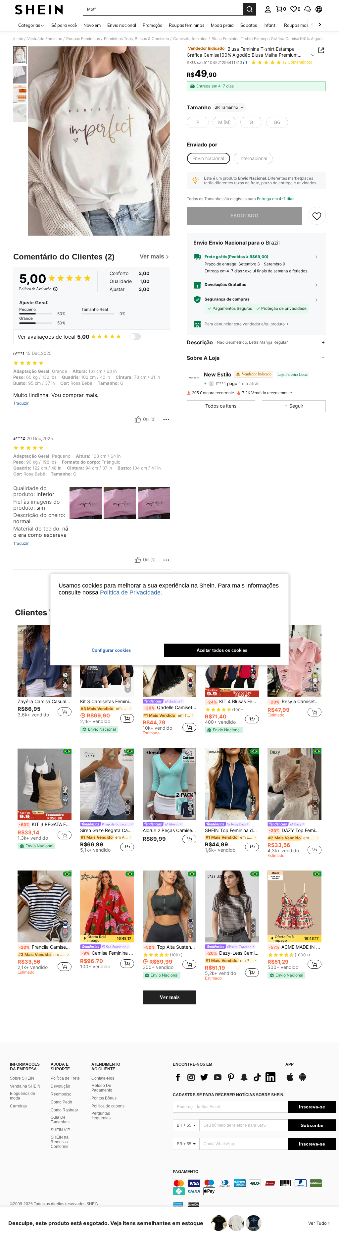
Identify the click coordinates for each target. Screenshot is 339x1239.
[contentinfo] (254, 1187)
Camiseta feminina (190, 38)
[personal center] (268, 9)
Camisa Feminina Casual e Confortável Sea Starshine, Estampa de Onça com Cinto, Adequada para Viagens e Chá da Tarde (107, 953)
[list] (226, 1077)
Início (18, 38)
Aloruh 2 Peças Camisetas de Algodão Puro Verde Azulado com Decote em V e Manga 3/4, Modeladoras (170, 830)
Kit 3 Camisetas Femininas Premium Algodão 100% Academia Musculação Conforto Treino (107, 701)
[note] (99, 729)
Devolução (60, 1086)
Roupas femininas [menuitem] (186, 25)
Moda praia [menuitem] (222, 25)
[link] (280, 9)
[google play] (302, 1080)
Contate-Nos (102, 1078)
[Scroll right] (319, 25)
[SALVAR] (317, 216)
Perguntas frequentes (101, 1115)
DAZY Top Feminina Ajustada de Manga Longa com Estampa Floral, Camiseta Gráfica (295, 830)
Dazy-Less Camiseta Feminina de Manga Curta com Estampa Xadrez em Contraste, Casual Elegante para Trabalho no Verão (232, 953)
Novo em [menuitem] (92, 25)
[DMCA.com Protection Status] (193, 1204)
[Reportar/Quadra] (166, 419)
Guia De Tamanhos (60, 1119)
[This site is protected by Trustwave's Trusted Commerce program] (178, 1204)
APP (289, 1064)
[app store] (290, 1080)
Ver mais (169, 997)
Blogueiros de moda (22, 1095)
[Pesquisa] (249, 9)
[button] (308, 9)
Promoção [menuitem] (152, 25)
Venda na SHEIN (25, 1086)
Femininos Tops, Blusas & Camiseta (136, 38)
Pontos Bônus (104, 1098)
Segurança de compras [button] (227, 299)
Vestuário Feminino (44, 38)
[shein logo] (39, 9)
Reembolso (61, 1094)
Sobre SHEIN (22, 1078)
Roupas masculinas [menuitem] (303, 25)
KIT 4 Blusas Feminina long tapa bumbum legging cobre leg (232, 701)
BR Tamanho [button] (226, 107)
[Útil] (138, 419)
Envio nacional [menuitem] (121, 25)
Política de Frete (65, 1078)
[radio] (198, 122)
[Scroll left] (312, 25)
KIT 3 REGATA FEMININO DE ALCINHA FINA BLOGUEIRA (45, 824)
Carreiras (18, 1106)
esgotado (244, 215)
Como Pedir (61, 1102)
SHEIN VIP (60, 1130)
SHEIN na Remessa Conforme (60, 1142)
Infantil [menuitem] (270, 25)
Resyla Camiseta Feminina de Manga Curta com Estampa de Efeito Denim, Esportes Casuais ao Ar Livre (295, 701)
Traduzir (20, 403)
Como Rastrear (64, 1110)
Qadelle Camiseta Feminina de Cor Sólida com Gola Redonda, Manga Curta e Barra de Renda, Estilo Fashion (170, 707)
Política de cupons (107, 1106)
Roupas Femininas (83, 38)
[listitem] (44, 677)
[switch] (135, 336)
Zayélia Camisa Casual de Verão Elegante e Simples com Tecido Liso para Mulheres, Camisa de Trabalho (45, 701)
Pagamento (185, 1172)
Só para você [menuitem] (64, 25)
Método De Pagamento (101, 1088)
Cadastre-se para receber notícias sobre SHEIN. (228, 1095)
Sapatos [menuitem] (248, 25)
